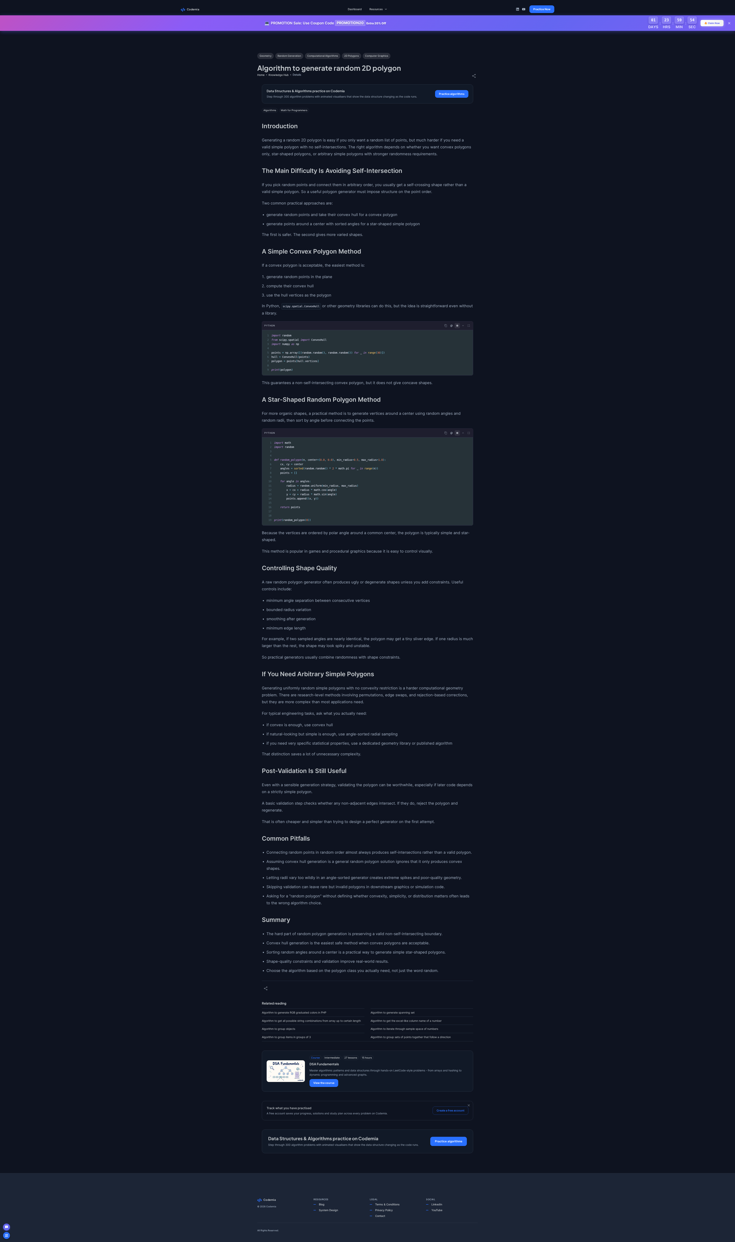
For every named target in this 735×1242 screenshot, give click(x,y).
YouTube (436, 1210)
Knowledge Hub (279, 74)
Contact (380, 1215)
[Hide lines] (457, 325)
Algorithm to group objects (278, 1028)
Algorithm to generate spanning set (393, 1012)
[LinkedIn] (517, 9)
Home (261, 74)
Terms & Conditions (387, 1204)
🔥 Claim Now (712, 23)
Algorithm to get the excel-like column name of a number (406, 1020)
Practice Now (541, 9)
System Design (328, 1210)
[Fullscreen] (468, 325)
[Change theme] (451, 326)
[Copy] (445, 325)
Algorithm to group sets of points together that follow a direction (411, 1037)
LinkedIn (436, 1204)
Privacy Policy (384, 1210)
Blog (321, 1204)
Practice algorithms (452, 93)
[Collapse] (463, 325)
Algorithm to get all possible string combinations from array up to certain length (311, 1020)
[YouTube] (523, 9)
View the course (323, 1082)
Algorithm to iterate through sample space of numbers (404, 1028)
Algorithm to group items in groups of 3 (286, 1037)
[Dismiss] (468, 1105)
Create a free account (450, 1110)
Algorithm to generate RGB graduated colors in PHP (294, 1012)
